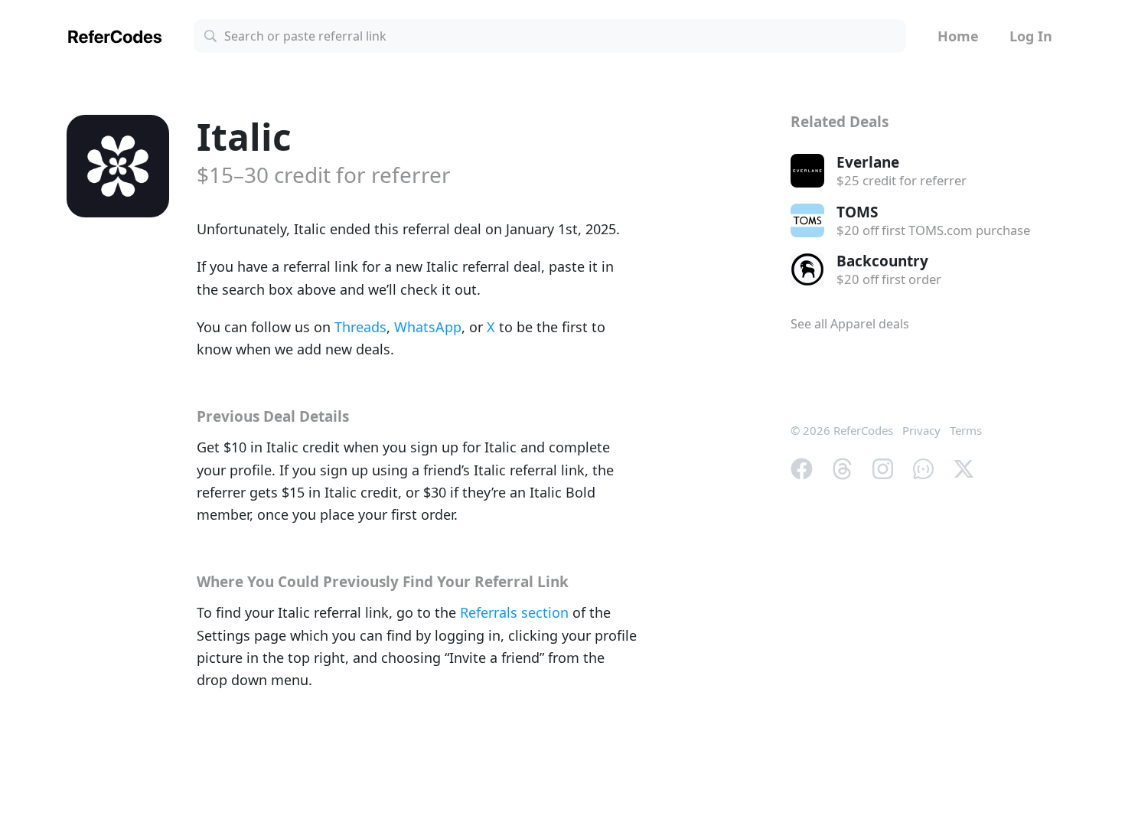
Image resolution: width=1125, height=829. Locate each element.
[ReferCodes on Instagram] (883, 467)
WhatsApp (427, 327)
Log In (1030, 36)
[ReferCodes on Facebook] (802, 467)
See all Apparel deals (850, 323)
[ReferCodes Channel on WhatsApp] (923, 467)
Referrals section (514, 612)
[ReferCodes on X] (964, 467)
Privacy (921, 430)
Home (958, 36)
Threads (360, 327)
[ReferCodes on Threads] (842, 467)
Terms (966, 430)
